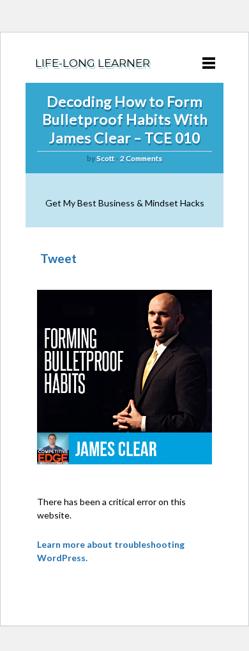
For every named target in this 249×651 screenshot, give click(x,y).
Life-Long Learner (92, 63)
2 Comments (141, 158)
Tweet (58, 258)
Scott (105, 158)
